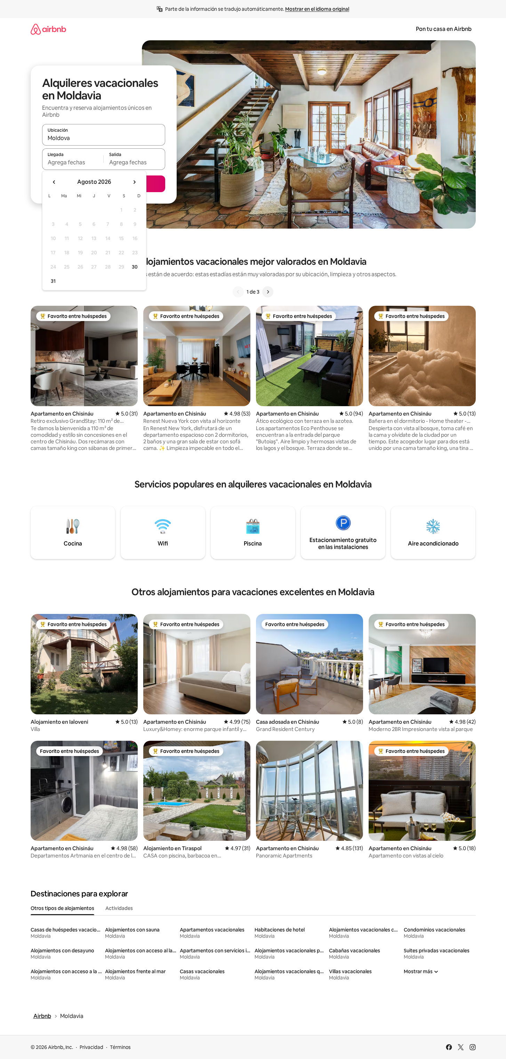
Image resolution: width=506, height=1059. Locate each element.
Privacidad (91, 1047)
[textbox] (73, 162)
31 (53, 281)
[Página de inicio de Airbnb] (48, 29)
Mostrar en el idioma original (317, 9)
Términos (120, 1047)
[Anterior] (238, 291)
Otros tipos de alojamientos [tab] (62, 908)
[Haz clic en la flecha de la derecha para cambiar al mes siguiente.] (134, 182)
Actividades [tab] (119, 908)
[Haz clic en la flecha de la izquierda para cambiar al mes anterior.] (54, 182)
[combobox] (104, 138)
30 (135, 267)
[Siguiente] (267, 291)
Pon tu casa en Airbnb (444, 29)
